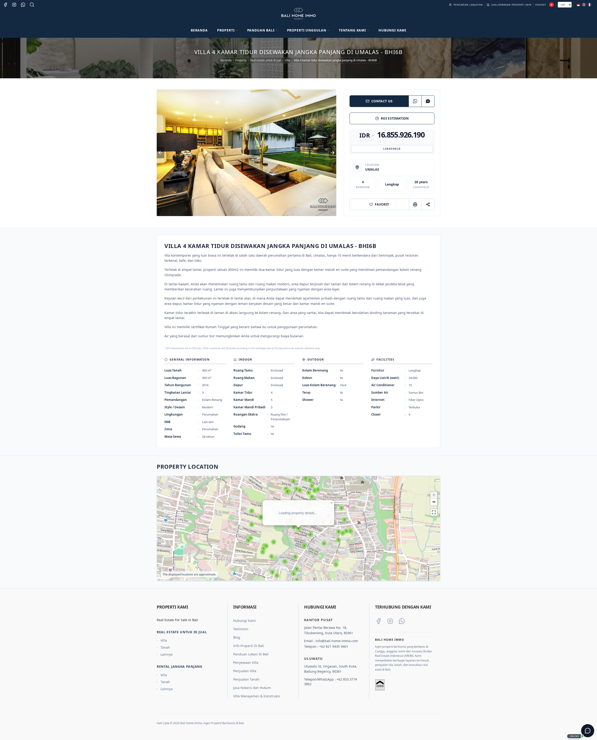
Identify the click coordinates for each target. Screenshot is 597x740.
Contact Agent (310, 516)
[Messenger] (427, 101)
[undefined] (433, 512)
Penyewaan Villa (245, 662)
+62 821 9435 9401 (333, 646)
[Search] (32, 4)
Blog (236, 637)
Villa (287, 60)
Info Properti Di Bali (248, 646)
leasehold (392, 148)
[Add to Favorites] (328, 493)
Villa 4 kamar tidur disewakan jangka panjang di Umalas (318, 484)
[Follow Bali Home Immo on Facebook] (378, 621)
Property (240, 60)
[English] (584, 5)
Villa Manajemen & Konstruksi (256, 696)
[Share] (427, 204)
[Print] (415, 204)
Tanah (165, 647)
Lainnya (166, 654)
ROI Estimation (395, 118)
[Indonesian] (578, 5)
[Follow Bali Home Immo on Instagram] (390, 621)
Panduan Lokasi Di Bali (251, 654)
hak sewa (273, 493)
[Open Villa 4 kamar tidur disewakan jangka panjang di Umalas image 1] (246, 152)
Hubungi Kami (392, 30)
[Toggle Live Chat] (587, 730)
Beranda (199, 30)
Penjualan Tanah (246, 679)
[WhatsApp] (415, 101)
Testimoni (240, 629)
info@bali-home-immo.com (337, 641)
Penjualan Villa (244, 671)
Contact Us (382, 101)
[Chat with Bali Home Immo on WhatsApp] (401, 621)
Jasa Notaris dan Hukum (252, 687)
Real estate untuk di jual (265, 60)
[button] (350, 531)
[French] (589, 5)
